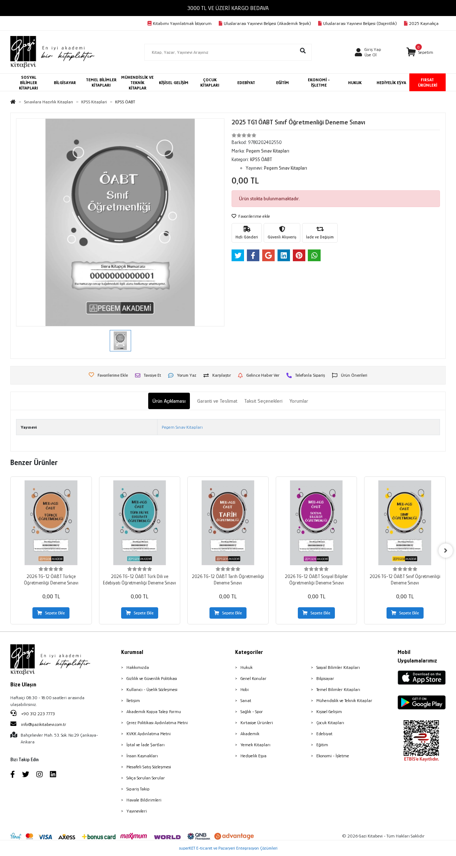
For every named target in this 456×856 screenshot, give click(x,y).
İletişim (133, 700)
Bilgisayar (325, 678)
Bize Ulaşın (23, 684)
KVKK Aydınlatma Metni (148, 733)
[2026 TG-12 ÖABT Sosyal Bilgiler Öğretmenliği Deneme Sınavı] (316, 522)
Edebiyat (324, 733)
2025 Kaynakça (424, 23)
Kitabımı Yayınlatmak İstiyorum (182, 23)
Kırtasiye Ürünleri (256, 722)
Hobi (244, 689)
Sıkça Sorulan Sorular (145, 777)
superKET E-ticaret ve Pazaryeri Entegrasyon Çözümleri (228, 848)
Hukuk (246, 667)
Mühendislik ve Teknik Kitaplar (344, 700)
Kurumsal (132, 652)
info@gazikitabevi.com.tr (43, 724)
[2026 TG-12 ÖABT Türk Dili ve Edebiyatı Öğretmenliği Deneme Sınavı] (139, 522)
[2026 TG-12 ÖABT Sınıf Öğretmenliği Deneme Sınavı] (404, 522)
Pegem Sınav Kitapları (182, 427)
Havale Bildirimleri (143, 800)
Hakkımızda (137, 667)
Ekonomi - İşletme (332, 755)
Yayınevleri (136, 811)
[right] (445, 550)
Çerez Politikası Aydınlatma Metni (157, 722)
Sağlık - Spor (251, 711)
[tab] (169, 401)
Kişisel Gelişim (329, 711)
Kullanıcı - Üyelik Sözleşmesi (151, 689)
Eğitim (322, 744)
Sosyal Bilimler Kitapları (338, 667)
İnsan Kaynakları (142, 755)
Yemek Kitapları (255, 744)
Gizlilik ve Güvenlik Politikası (151, 678)
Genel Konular (253, 678)
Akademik (249, 733)
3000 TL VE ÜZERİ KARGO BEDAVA (228, 8)
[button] (420, 52)
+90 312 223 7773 (37, 713)
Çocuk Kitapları (330, 722)
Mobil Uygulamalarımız (417, 656)
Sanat (245, 700)
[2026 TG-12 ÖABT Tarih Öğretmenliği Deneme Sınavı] (228, 522)
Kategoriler (249, 652)
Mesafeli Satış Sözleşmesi (148, 766)
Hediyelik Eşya (253, 755)
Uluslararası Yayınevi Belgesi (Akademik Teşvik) (267, 23)
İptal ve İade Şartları (145, 744)
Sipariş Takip (138, 788)
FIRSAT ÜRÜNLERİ (427, 82)
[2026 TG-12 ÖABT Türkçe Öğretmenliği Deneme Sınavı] (51, 522)
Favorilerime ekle (253, 216)
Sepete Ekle (55, 612)
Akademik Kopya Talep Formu (153, 711)
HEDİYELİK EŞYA (391, 82)
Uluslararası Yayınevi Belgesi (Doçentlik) (360, 23)
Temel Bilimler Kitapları (338, 689)
